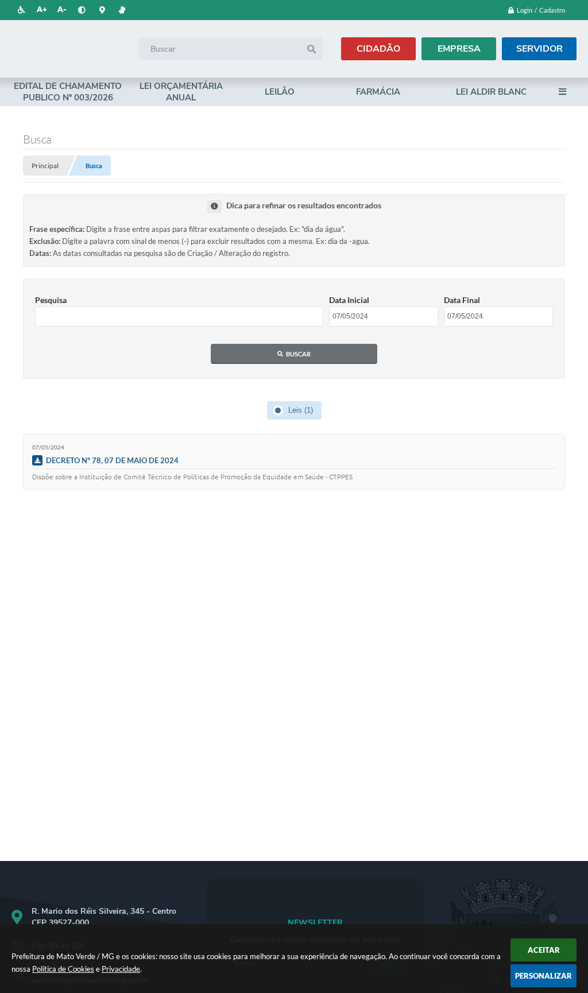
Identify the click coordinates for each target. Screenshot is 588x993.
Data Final (462, 300)
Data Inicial (349, 300)
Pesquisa (51, 300)
